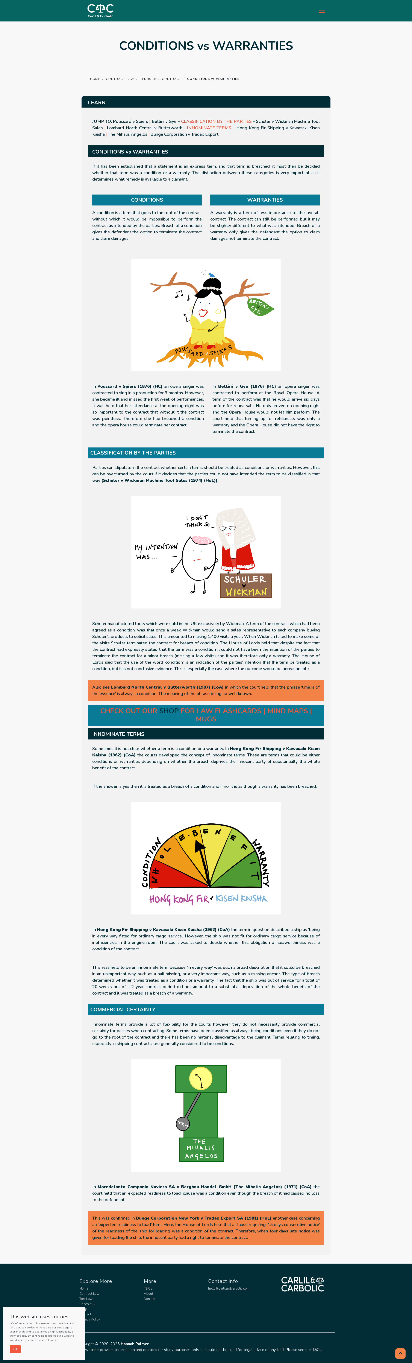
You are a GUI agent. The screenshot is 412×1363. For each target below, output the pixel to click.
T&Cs (148, 1288)
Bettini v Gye (164, 121)
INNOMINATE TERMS (209, 128)
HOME (95, 79)
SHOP (169, 711)
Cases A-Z (87, 1304)
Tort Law (85, 1298)
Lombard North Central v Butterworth (144, 128)
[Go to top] (400, 1353)
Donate (149, 1298)
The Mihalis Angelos (127, 134)
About (148, 1293)
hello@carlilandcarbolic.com (229, 1288)
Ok (15, 1349)
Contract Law (89, 1293)
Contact (85, 1314)
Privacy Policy (89, 1319)
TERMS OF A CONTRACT (160, 79)
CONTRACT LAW (120, 79)
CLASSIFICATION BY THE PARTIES (216, 121)
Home (83, 1288)
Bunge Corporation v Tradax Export (184, 134)
